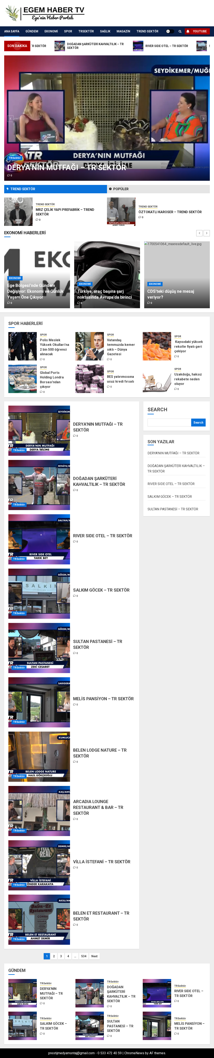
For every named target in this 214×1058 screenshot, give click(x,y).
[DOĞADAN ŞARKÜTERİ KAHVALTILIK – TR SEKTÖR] (39, 485)
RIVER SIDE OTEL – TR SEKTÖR (102, 535)
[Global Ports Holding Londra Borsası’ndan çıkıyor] (22, 379)
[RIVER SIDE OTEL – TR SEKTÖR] (39, 539)
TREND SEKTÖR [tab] (22, 189)
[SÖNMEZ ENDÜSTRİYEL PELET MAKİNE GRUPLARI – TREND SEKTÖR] (121, 211)
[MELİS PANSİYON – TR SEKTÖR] (39, 702)
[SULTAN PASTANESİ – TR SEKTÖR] (39, 648)
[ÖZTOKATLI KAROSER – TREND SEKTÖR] (18, 211)
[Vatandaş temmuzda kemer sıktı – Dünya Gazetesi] (89, 346)
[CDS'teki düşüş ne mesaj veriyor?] (107, 274)
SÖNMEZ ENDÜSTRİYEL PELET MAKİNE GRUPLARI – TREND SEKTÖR (169, 212)
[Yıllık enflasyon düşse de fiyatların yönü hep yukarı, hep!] (177, 274)
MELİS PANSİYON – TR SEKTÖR (103, 698)
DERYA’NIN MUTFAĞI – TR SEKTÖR (66, 167)
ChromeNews (134, 1053)
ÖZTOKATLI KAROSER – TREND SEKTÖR (67, 212)
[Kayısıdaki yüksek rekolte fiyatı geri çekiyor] (157, 346)
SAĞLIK (105, 31)
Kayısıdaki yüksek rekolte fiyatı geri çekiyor (188, 346)
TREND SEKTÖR (147, 31)
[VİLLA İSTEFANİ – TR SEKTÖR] (39, 865)
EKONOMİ (51, 31)
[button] (180, 31)
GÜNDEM (31, 31)
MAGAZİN (123, 31)
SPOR (68, 31)
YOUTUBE (200, 31)
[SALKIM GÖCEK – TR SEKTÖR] (39, 594)
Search (157, 410)
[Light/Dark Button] (170, 31)
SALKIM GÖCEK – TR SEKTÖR (101, 590)
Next (94, 956)
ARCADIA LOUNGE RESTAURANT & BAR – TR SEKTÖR (98, 807)
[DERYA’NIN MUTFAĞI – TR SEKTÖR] (107, 118)
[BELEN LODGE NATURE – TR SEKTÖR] (39, 757)
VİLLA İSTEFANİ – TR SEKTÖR (101, 861)
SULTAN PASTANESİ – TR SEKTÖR (173, 509)
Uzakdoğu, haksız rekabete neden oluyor (188, 379)
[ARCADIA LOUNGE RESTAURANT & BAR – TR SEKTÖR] (39, 811)
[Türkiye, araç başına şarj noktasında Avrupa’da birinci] (37, 274)
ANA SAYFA (11, 31)
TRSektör (86, 31)
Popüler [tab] (121, 189)
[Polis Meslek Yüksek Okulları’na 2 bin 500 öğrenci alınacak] (22, 346)
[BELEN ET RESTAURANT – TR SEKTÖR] (39, 920)
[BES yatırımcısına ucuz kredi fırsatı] (89, 379)
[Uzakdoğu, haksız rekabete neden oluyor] (157, 379)
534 (83, 956)
